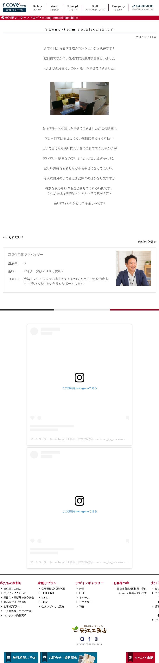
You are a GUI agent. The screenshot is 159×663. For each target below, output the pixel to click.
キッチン (84, 597)
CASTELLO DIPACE (53, 588)
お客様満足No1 (12, 606)
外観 (81, 588)
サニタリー (85, 602)
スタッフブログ (28, 17)
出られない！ (15, 237)
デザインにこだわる (15, 593)
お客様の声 (121, 583)
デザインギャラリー (90, 583)
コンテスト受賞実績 (15, 615)
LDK (81, 593)
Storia (44, 602)
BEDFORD (47, 593)
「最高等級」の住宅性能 (17, 611)
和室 (81, 606)
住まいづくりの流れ (52, 606)
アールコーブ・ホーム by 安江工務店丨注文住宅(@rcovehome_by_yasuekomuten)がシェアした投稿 (91, 439)
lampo (44, 597)
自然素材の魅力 (12, 588)
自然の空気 (145, 241)
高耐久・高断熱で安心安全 (19, 597)
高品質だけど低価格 (15, 602)
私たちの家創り (11, 583)
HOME (9, 17)
